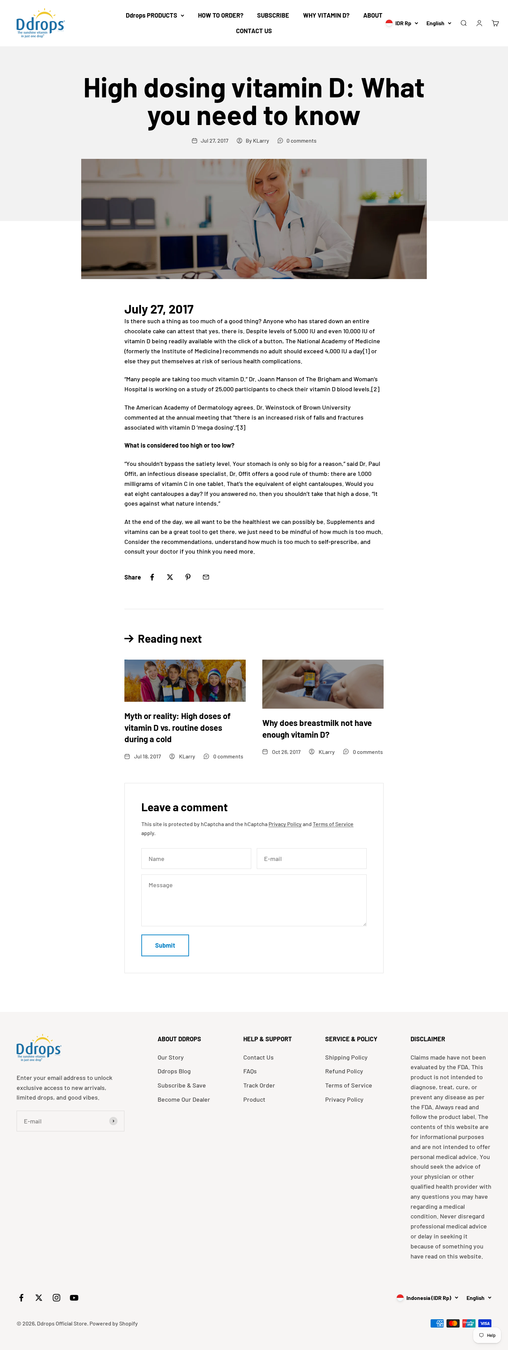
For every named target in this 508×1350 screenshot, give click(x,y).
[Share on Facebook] (152, 577)
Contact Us (258, 1057)
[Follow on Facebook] (21, 1297)
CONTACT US (254, 31)
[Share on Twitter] (170, 577)
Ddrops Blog (174, 1071)
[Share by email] (206, 577)
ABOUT (373, 15)
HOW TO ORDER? (220, 15)
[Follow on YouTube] (74, 1297)
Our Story (171, 1057)
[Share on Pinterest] (188, 577)
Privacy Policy (285, 824)
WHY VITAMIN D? (326, 15)
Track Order (259, 1085)
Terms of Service (333, 824)
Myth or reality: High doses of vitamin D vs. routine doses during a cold (177, 727)
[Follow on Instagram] (56, 1297)
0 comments (301, 140)
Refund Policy (344, 1071)
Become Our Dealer (184, 1099)
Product (254, 1099)
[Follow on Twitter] (39, 1297)
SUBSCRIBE (273, 15)
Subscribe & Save (182, 1085)
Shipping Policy (346, 1057)
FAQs (250, 1071)
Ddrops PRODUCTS (151, 15)
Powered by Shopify (114, 1323)
